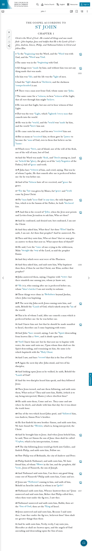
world (36, 122)
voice (38, 247)
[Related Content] (82, 11)
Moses (40, 464)
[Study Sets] (71, 11)
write (18, 467)
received (58, 131)
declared (69, 203)
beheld (22, 161)
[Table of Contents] (3, 11)
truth (69, 190)
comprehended (23, 85)
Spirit (61, 333)
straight (26, 250)
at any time (48, 199)
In (19, 53)
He (20, 285)
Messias (39, 425)
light (56, 76)
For (20, 190)
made (36, 67)
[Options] (87, 11)
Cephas (19, 441)
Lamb (36, 306)
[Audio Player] (83, 543)
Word (61, 53)
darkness (46, 82)
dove (37, 336)
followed (67, 413)
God (43, 57)
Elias (63, 229)
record (42, 357)
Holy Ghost (46, 352)
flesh (46, 157)
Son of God (25, 506)
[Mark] (9, 37)
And (21, 341)
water (64, 276)
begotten (66, 161)
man (24, 199)
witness (42, 96)
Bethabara (50, 294)
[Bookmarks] (76, 11)
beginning (30, 53)
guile (60, 485)
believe (50, 99)
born (33, 148)
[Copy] (9, 42)
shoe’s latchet (29, 289)
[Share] (9, 46)
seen (35, 199)
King (47, 506)
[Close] (9, 32)
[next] (88, 278)
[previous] (3, 278)
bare (31, 333)
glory (33, 161)
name (19, 143)
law (29, 190)
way (36, 250)
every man (63, 113)
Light (37, 113)
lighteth (52, 113)
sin (72, 306)
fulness (32, 182)
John (71, 90)
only (58, 161)
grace (33, 164)
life (30, 76)
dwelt (57, 157)
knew (33, 126)
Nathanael (33, 482)
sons (30, 140)
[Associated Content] (80, 54)
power (67, 136)
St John (46, 27)
